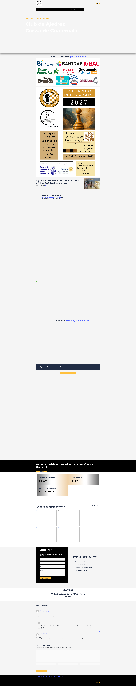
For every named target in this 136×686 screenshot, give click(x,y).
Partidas (70, 9)
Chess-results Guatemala (68, 372)
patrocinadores (78, 56)
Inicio (38, 9)
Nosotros (42, 9)
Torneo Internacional (49, 9)
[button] (94, 505)
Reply (99, 619)
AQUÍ (46, 185)
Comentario (38, 649)
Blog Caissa (76, 9)
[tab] (86, 561)
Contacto (81, 9)
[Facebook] (97, 3)
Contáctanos (41, 471)
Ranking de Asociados (78, 320)
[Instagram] (99, 3)
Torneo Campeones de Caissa (51, 197)
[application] (58, 9)
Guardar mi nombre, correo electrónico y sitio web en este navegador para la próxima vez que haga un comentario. (59, 667)
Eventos (56, 9)
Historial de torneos (64, 9)
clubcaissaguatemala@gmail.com (47, 622)
